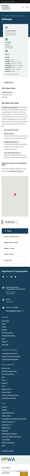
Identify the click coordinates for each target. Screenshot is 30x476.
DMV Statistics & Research (9, 433)
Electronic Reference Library (10, 395)
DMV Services (6, 368)
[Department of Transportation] (5, 6)
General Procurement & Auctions (11, 356)
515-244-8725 (9, 47)
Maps (3, 445)
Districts (4, 329)
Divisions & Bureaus (7, 332)
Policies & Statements (8, 442)
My (4, 383)
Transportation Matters (8, 335)
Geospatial (5, 430)
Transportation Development (10, 359)
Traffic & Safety (6, 416)
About (3, 324)
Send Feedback (6, 467)
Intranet (6, 392)
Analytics (4, 407)
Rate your (16, 171)
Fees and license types (11, 130)
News (3, 338)
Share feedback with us (13, 311)
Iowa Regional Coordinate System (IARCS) (14, 418)
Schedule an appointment (10, 107)
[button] (15, 195)
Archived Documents (8, 451)
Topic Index (5, 344)
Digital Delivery (6, 427)
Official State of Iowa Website (8, 1)
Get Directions (9, 222)
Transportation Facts (8, 413)
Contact (4, 327)
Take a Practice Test (7, 374)
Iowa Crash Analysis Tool (11, 436)
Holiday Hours (8, 82)
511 (3, 386)
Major (6, 389)
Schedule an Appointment (9, 371)
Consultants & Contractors (9, 353)
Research (4, 410)
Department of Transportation (6, 8)
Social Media (5, 321)
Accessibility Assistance (9, 398)
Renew (8, 133)
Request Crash (7, 421)
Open (6, 425)
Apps (3, 377)
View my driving (11, 153)
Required (11, 142)
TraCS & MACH (6, 439)
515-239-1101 (9, 301)
